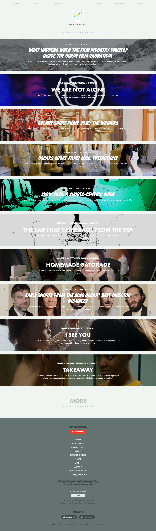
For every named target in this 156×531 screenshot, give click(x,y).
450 (91, 33)
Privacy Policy (71, 503)
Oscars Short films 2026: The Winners (78, 122)
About (78, 467)
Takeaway (78, 369)
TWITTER (88, 517)
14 (85, 33)
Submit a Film (78, 455)
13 (82, 33)
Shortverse (78, 447)
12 (80, 33)
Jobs (78, 463)
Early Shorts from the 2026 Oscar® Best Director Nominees (78, 297)
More (78, 400)
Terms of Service (85, 503)
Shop (78, 451)
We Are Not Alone (78, 89)
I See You (78, 334)
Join (78, 496)
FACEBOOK (70, 517)
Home (78, 439)
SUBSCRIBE (79, 432)
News (78, 459)
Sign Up (82, 474)
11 (78, 33)
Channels (78, 443)
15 (87, 33)
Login (72, 474)
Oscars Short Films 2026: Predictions (78, 157)
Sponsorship (78, 471)
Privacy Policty (84, 524)
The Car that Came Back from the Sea (78, 229)
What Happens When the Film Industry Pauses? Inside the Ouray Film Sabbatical (78, 52)
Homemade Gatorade (78, 264)
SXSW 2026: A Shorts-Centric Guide (78, 194)
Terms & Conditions (97, 524)
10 (75, 33)
